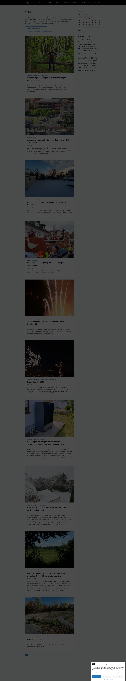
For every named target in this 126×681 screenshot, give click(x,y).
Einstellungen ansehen (118, 676)
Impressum (111, 679)
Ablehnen (106, 676)
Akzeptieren (97, 676)
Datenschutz (106, 679)
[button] (123, 664)
